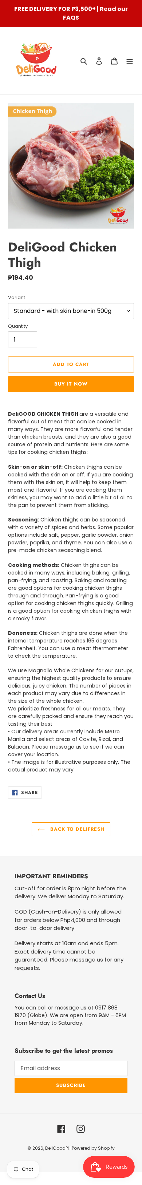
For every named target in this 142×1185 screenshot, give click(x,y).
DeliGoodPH (58, 1148)
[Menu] (129, 61)
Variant (16, 297)
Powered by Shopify (93, 1148)
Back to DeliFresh (76, 829)
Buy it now (70, 383)
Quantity (18, 326)
